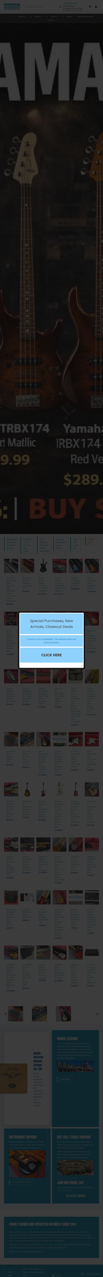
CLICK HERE (51, 655)
